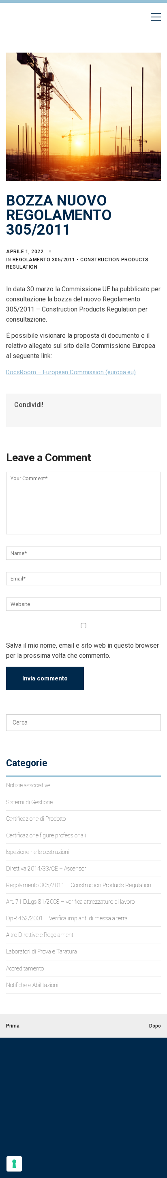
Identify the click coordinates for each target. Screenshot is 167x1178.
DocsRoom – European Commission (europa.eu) (71, 372)
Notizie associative (28, 785)
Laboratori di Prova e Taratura (41, 951)
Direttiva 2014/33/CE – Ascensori (47, 868)
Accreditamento (25, 968)
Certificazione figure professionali (46, 835)
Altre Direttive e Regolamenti (40, 935)
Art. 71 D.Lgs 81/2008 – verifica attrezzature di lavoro (70, 901)
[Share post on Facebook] (17, 416)
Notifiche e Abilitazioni (32, 985)
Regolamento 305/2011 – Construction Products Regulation (78, 885)
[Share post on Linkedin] (38, 416)
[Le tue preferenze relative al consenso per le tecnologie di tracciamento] (14, 1164)
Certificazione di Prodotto (36, 819)
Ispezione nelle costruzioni (37, 852)
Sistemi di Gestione (29, 802)
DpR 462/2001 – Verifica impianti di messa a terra (67, 918)
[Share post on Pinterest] (31, 416)
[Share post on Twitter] (24, 416)
